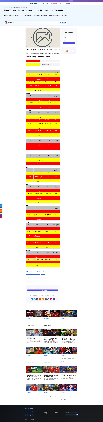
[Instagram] (67, 51)
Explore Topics (46, 413)
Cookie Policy (56, 412)
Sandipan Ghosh (11, 22)
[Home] (4, 7)
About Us (45, 409)
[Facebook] (64, 51)
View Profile (63, 22)
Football (7, 7)
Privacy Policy (56, 409)
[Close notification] (74, 1)
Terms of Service (57, 411)
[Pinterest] (73, 51)
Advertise (45, 411)
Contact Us (45, 412)
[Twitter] (70, 51)
